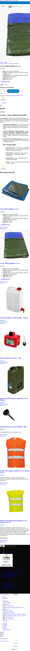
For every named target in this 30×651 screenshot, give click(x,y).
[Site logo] (15, 8)
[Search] (28, 6)
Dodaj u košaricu (13, 91)
